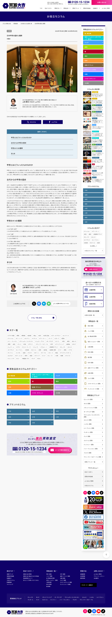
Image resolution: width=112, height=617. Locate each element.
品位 (14, 344)
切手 (52, 344)
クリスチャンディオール (66, 353)
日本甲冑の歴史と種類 (40, 23)
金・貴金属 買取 (92, 336)
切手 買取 (90, 363)
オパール (37, 353)
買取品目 (16, 23)
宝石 (64, 341)
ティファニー (11, 353)
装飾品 (68, 344)
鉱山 (35, 335)
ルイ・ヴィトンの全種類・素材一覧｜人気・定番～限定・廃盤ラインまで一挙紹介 (98, 162)
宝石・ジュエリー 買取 (94, 342)
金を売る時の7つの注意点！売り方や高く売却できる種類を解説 (98, 95)
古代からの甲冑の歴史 (18, 143)
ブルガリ (30, 353)
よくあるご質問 (106, 8)
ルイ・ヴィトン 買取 (89, 428)
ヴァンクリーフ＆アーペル (42, 344)
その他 (9, 31)
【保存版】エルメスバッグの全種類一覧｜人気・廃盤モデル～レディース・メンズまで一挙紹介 (97, 123)
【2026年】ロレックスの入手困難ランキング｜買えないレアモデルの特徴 (97, 149)
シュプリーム (11, 347)
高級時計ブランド (54, 347)
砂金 (25, 344)
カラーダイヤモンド (56, 335)
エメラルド (10, 355)
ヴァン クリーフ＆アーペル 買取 (92, 457)
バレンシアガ (11, 358)
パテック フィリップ (47, 597)
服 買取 (90, 357)
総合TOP (10, 571)
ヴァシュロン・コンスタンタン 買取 (92, 416)
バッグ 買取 (91, 331)
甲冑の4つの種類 (17, 148)
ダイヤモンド (11, 350)
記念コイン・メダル (61, 387)
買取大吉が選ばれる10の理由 (31, 576)
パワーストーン (43, 338)
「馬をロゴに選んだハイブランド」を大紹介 (98, 127)
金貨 (24, 353)
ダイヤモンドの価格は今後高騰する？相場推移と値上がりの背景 (97, 141)
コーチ (50, 338)
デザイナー (31, 344)
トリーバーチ (19, 338)
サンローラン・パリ (27, 347)
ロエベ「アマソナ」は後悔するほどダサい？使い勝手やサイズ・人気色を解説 (97, 175)
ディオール (30, 600)
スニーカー (50, 355)
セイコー (58, 341)
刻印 (40, 335)
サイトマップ (10, 584)
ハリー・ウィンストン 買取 (91, 449)
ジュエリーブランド (40, 341)
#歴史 (8, 39)
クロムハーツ (44, 347)
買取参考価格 (87, 8)
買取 (65, 350)
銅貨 (18, 335)
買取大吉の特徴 (27, 574)
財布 (26, 355)
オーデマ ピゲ (58, 597)
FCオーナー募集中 (87, 585)
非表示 (44, 132)
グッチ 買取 (87, 436)
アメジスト (68, 355)
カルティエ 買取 (88, 440)
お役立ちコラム (89, 486)
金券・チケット (36, 387)
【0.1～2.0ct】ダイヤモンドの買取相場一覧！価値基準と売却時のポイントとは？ (97, 136)
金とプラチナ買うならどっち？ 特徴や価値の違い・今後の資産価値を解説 (97, 103)
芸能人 (63, 338)
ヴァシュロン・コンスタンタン (26, 341)
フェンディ (36, 347)
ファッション (11, 338)
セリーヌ (51, 353)
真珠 (31, 355)
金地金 (45, 350)
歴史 (69, 341)
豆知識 (27, 350)
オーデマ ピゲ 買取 (89, 412)
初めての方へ (48, 8)
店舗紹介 (9, 578)
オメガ (74, 344)
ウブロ (18, 347)
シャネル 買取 (88, 424)
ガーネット (44, 353)
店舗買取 (92, 290)
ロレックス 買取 (88, 399)
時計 (57, 381)
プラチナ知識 (11, 335)
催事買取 (92, 304)
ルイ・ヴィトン (20, 350)
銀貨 (9, 344)
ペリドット (35, 338)
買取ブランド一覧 (90, 462)
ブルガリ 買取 (87, 453)
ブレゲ (33, 358)
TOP (41, 8)
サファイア (37, 355)
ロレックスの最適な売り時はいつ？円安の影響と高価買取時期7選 (97, 108)
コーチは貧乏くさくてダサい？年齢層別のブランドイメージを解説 (97, 181)
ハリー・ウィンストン (12, 341)
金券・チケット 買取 (93, 368)
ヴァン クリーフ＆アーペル (86, 600)
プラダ (70, 350)
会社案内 (96, 578)
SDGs (39, 358)
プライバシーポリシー (99, 576)
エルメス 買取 (88, 420)
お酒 (57, 355)
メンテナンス (66, 335)
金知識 (29, 335)
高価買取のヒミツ (27, 578)
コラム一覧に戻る (36, 318)
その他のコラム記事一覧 (26, 23)
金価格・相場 (53, 350)
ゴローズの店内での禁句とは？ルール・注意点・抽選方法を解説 (97, 167)
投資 (40, 350)
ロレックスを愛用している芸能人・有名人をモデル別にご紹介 (98, 154)
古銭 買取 (90, 373)
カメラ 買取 (91, 378)
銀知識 (23, 335)
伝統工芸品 (46, 335)
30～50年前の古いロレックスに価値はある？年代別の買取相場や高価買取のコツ (98, 116)
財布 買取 (90, 352)
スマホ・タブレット (37, 393)
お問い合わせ (93, 269)
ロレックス (63, 347)
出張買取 (92, 297)
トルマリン (27, 338)
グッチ (60, 350)
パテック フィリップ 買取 (90, 408)
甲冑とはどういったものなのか (21, 137)
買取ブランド (10, 574)
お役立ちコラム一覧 (91, 251)
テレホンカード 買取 (93, 389)
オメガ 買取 (87, 404)
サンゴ (19, 344)
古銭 (9, 393)
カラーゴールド (19, 355)
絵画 (62, 355)
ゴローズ (57, 338)
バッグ (44, 355)
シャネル (18, 353)
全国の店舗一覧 (90, 315)
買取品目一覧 (51, 571)
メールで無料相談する (62, 450)
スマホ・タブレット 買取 (94, 384)
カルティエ (34, 350)
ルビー (18, 358)
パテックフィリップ (60, 344)
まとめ (13, 153)
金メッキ (74, 341)
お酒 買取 (90, 347)
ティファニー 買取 (89, 445)
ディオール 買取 (88, 432)
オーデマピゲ (50, 341)
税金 (57, 353)
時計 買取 (90, 326)
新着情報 (9, 582)
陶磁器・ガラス (26, 358)
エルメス (70, 347)
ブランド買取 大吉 (7, 23)
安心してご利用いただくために (31, 580)
